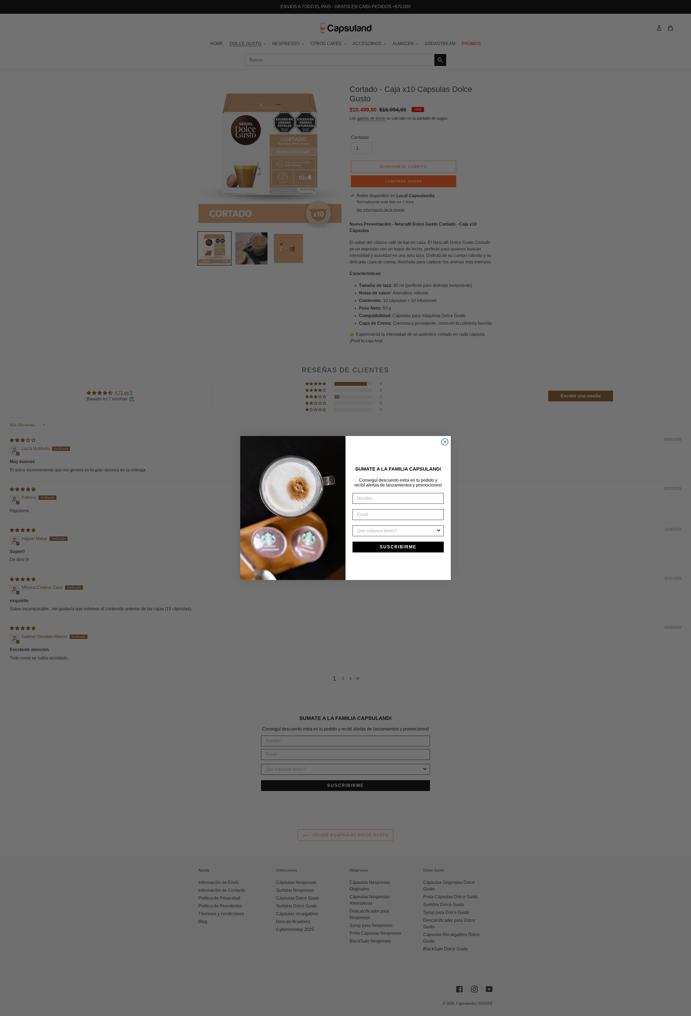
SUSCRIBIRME (398, 547)
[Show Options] (438, 531)
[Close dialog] (445, 442)
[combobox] (396, 531)
